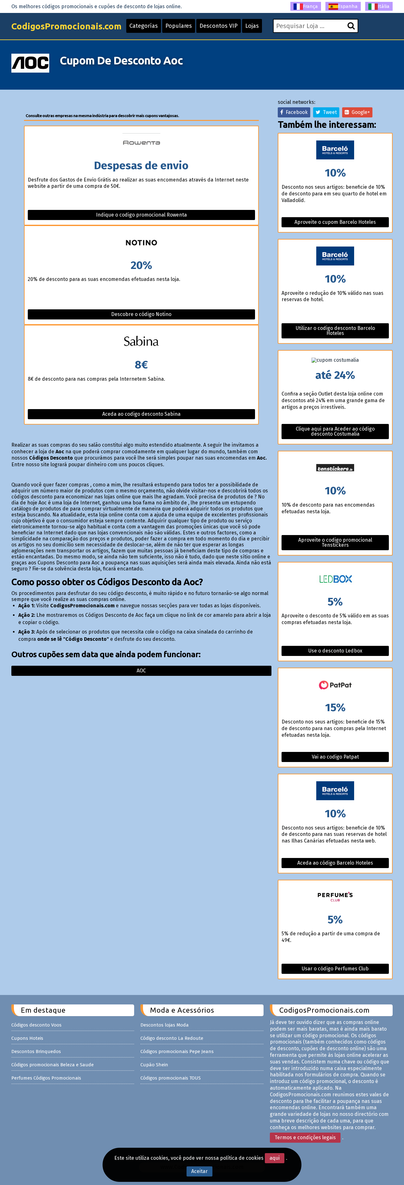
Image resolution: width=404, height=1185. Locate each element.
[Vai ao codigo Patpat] (335, 685)
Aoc (141, 671)
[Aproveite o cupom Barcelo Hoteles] (335, 150)
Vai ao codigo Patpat (335, 757)
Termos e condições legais (305, 1137)
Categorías (143, 25)
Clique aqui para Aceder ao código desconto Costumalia (335, 431)
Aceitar (199, 1171)
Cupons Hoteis (27, 1038)
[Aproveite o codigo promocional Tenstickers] (335, 468)
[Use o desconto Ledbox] (335, 579)
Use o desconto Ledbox (335, 651)
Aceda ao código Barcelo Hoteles (335, 863)
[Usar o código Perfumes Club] (335, 897)
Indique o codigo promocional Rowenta (141, 215)
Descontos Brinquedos (36, 1051)
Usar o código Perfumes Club (335, 969)
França (310, 6)
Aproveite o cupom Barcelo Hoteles (335, 222)
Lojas (252, 25)
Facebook (295, 112)
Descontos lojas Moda (164, 1025)
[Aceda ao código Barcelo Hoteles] (335, 791)
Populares (178, 25)
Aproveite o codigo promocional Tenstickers (335, 542)
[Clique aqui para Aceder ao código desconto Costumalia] (335, 360)
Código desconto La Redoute (171, 1038)
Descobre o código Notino (141, 314)
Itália (383, 6)
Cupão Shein (154, 1065)
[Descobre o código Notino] (141, 243)
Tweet (328, 112)
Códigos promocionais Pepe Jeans (177, 1051)
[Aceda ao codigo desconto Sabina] (141, 342)
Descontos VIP (218, 25)
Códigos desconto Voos (36, 1025)
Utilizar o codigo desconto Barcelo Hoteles (335, 330)
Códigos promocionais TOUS (170, 1078)
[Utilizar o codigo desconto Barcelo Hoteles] (335, 256)
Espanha (348, 6)
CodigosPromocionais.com (66, 26)
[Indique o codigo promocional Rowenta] (141, 143)
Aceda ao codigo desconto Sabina (141, 414)
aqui (275, 1158)
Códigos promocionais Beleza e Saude (52, 1065)
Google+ (359, 112)
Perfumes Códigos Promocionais (46, 1078)
